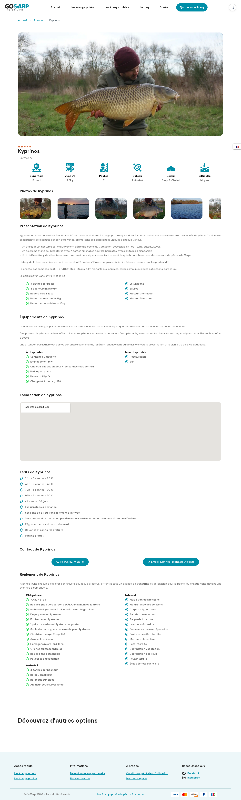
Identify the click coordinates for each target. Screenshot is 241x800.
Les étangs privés (82, 7)
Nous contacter (80, 778)
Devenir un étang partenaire (87, 773)
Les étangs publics (117, 7)
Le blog (144, 7)
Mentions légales (136, 778)
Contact (165, 7)
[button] (232, 7)
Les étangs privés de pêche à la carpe (120, 794)
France (38, 20)
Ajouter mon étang (192, 7)
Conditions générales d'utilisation (147, 773)
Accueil (55, 7)
